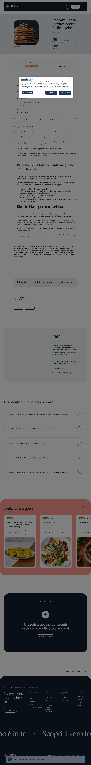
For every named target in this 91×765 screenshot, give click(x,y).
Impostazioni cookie (27, 92)
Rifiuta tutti (51, 92)
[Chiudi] (71, 79)
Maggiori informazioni (51, 87)
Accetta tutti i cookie (65, 92)
